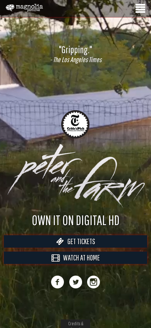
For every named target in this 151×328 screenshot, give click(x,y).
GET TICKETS (79, 241)
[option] (75, 54)
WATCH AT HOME (80, 257)
